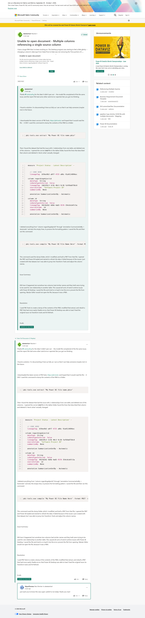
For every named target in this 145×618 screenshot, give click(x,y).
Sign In (127, 15)
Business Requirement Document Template (111, 98)
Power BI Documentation (108, 124)
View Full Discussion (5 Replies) (26, 338)
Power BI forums (36, 20)
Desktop (44, 20)
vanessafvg (30, 94)
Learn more (91, 25)
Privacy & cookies (106, 609)
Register (120, 15)
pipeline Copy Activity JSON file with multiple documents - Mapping (112, 115)
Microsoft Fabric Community (22, 20)
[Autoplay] (108, 75)
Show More (22, 76)
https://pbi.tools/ (55, 120)
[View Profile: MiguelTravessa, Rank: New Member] (22, 587)
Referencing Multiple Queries (110, 89)
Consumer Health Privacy (40, 614)
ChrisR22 (111, 92)
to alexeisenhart (48, 586)
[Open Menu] (128, 20)
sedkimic (111, 109)
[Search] (115, 15)
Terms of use (117, 609)
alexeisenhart (27, 34)
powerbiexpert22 (113, 101)
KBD (109, 119)
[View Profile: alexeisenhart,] (22, 90)
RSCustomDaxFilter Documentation (112, 106)
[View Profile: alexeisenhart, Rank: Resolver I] (19, 34)
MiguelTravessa (29, 586)
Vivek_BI (110, 126)
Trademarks (126, 609)
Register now (12, 8)
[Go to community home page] (27, 15)
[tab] (111, 75)
